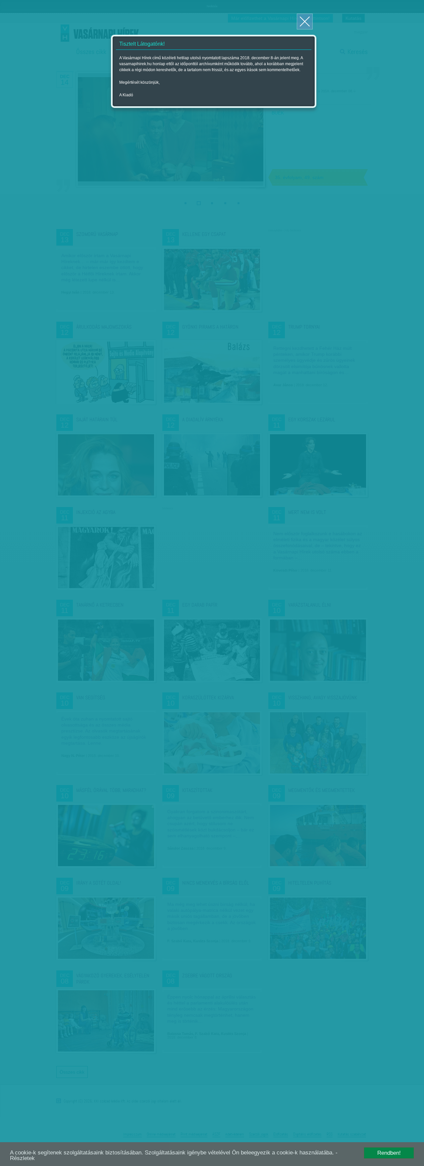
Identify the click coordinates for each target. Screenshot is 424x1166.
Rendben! (389, 1153)
